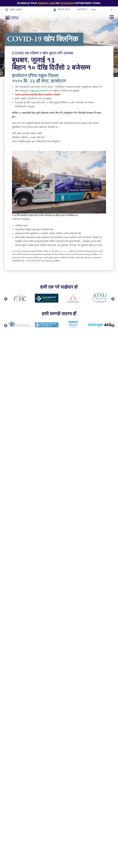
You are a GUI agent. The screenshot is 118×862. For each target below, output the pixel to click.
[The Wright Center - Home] (10, 17)
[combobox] (101, 10)
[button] (111, 17)
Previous (5, 298)
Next (112, 298)
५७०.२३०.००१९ (37, 90)
